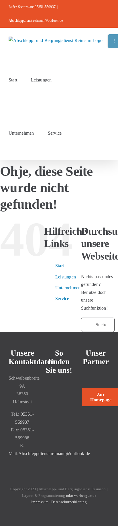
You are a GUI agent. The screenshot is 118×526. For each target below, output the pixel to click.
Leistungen (65, 276)
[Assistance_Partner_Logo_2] (95, 376)
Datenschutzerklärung (68, 502)
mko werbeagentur (81, 495)
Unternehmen (68, 287)
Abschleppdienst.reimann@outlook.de (36, 21)
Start (59, 265)
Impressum (40, 502)
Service (62, 298)
